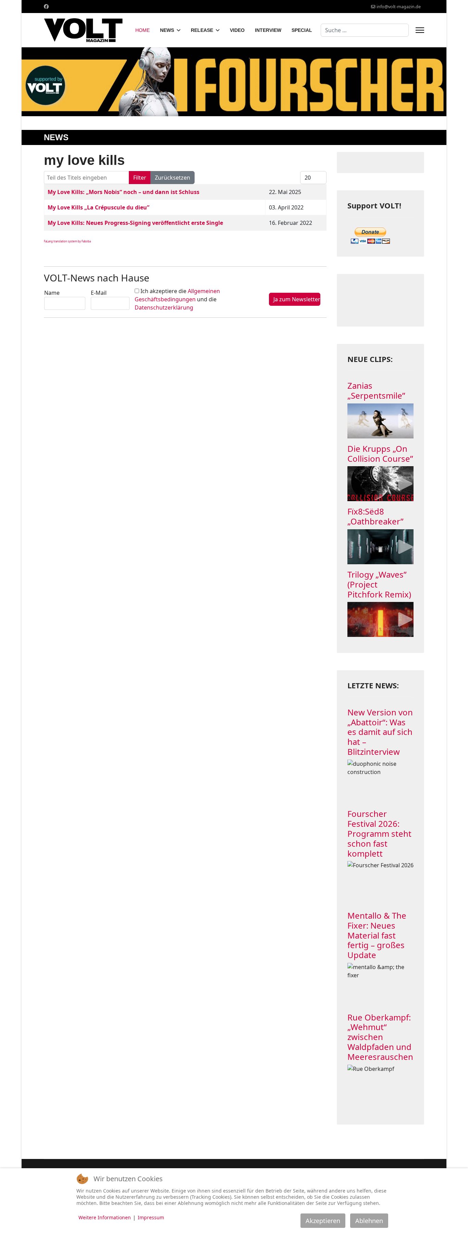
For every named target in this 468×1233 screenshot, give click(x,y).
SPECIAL (302, 30)
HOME (142, 30)
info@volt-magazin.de (399, 7)
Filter (139, 177)
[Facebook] (46, 6)
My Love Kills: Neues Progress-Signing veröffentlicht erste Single (135, 223)
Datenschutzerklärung (164, 307)
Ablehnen (369, 1221)
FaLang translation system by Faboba (67, 241)
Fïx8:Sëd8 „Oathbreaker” (375, 516)
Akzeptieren (323, 1221)
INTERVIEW (268, 30)
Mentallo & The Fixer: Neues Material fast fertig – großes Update (376, 935)
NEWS (167, 30)
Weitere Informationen (104, 1217)
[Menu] (420, 30)
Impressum (151, 1217)
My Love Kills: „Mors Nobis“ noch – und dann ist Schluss (123, 192)
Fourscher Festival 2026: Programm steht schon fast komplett (379, 833)
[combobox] (365, 30)
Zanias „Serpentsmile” (376, 390)
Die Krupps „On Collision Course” (380, 453)
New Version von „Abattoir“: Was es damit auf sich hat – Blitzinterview (380, 731)
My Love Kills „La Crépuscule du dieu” (98, 207)
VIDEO (237, 30)
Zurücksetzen (172, 177)
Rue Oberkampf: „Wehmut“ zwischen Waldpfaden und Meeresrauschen (380, 1037)
